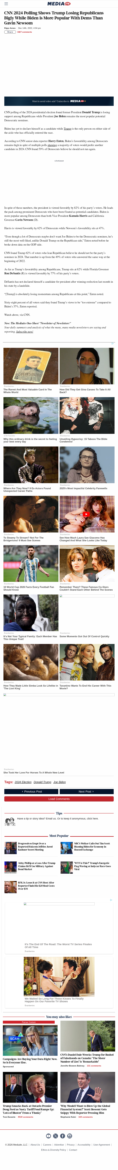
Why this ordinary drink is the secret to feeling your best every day (30, 440)
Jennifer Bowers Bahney (72, 1066)
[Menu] (8, 3)
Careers (47, 1145)
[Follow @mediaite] (55, 1136)
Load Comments (59, 798)
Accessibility (84, 1145)
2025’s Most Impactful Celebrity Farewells (83, 488)
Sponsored (8, 1066)
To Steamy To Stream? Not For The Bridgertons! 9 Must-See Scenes (23, 539)
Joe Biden (59, 782)
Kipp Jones (10, 28)
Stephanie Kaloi (68, 1117)
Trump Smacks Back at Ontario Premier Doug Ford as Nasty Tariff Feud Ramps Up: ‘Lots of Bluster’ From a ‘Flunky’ (28, 1109)
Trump (67, 128)
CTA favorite (9, 436)
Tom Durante (9, 1117)
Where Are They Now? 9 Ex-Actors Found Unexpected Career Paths (27, 490)
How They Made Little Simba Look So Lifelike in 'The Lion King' (30, 687)
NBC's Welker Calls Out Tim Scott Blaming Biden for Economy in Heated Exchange (92, 846)
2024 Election (23, 782)
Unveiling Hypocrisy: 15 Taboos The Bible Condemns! (83, 440)
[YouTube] (48, 1136)
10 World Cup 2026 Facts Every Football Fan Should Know (28, 588)
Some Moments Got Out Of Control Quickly (84, 636)
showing (52, 145)
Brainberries (9, 386)
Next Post (85, 791)
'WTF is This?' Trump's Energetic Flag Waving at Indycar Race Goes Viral (92, 866)
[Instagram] (69, 1136)
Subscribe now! (24, 331)
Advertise (59, 1145)
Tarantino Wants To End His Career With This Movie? (85, 687)
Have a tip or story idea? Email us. (37, 818)
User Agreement (101, 1145)
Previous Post (33, 791)
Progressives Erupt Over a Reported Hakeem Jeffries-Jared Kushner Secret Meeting (35, 846)
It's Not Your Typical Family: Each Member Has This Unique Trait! (30, 638)
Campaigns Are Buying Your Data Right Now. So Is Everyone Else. (30, 1060)
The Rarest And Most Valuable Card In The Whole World (27, 391)
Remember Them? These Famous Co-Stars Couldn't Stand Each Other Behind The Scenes (86, 588)
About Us (35, 1145)
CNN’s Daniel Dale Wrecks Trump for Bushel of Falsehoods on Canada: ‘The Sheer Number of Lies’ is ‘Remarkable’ (87, 1058)
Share (10, 32)
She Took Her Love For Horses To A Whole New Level (33, 772)
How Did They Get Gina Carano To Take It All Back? (85, 391)
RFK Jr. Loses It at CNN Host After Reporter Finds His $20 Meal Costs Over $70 (36, 886)
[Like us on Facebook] (62, 1136)
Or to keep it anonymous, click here (77, 818)
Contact (73, 1150)
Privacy (71, 1145)
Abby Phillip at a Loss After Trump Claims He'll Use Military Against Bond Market (36, 866)
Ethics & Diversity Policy (53, 1150)
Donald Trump (42, 782)
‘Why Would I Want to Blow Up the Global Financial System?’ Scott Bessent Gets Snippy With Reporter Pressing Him (85, 1109)
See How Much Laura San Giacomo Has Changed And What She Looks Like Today (83, 539)
